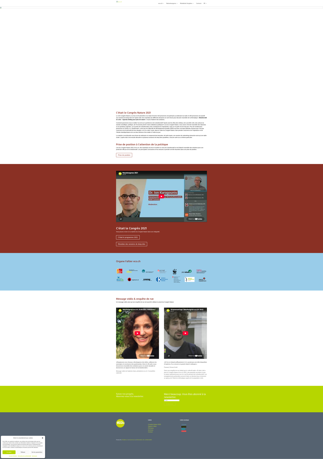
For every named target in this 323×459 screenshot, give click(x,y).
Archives (150, 430)
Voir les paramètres (37, 452)
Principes (151, 428)
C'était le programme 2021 (128, 237)
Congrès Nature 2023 (154, 424)
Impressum (34, 456)
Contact (198, 3)
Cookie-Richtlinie (13, 456)
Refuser (23, 452)
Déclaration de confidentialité (24, 456)
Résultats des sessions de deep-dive (131, 244)
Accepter (9, 452)
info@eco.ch (125, 439)
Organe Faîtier (152, 426)
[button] (42, 438)
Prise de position (124, 155)
